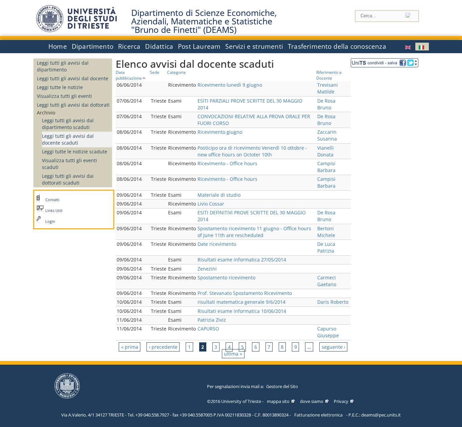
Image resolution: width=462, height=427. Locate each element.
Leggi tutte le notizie (60, 87)
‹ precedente (163, 347)
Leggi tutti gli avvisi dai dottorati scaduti (68, 179)
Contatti (52, 199)
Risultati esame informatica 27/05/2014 (242, 259)
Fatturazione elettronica (318, 415)
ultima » (233, 353)
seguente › (333, 347)
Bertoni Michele (326, 231)
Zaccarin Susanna (327, 135)
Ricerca (129, 46)
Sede (154, 72)
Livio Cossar (211, 203)
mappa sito (278, 401)
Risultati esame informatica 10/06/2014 (242, 311)
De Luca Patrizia (326, 247)
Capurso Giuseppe (328, 332)
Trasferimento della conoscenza (337, 46)
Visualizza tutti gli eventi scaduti (69, 163)
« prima (129, 347)
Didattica (159, 46)
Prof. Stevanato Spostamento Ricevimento (245, 293)
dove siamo (311, 401)
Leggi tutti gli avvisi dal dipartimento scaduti (68, 123)
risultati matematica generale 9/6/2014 (241, 302)
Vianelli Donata (325, 151)
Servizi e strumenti (254, 46)
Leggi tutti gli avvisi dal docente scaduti (68, 139)
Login (50, 221)
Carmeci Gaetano (326, 280)
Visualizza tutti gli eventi (64, 96)
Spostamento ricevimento (226, 277)
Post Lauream (199, 46)
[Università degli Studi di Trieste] (76, 30)
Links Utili (54, 210)
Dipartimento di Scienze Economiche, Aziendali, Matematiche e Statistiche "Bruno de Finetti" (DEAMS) (204, 21)
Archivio (46, 112)
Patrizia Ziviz (212, 320)
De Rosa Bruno (326, 104)
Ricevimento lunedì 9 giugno (230, 85)
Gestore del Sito (282, 386)
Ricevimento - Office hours (227, 163)
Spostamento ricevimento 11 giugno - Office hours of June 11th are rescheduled (254, 231)
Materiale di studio (219, 195)
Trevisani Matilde (327, 88)
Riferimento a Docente (329, 75)
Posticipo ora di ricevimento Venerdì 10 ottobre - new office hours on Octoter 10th (252, 151)
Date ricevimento (217, 244)
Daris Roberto (332, 302)
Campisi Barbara (326, 166)
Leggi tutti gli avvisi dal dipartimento (63, 66)
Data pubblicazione (129, 75)
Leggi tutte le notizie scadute (74, 151)
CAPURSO (208, 328)
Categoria (176, 72)
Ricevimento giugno (220, 132)
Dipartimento (92, 46)
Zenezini (207, 268)
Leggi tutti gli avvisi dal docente (72, 78)
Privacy (341, 401)
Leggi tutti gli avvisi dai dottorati (73, 105)
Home (57, 46)
